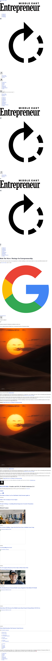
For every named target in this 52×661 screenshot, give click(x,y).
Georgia (3, 84)
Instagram (3, 647)
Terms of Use (4, 632)
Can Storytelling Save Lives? (6, 547)
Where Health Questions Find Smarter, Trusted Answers (11, 628)
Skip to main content (3, 0)
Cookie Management (5, 641)
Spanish (3, 83)
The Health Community (5, 549)
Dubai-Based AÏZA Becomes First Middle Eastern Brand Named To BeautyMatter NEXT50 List (20, 608)
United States (4, 82)
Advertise (3, 640)
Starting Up (4, 14)
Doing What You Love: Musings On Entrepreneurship (12, 402)
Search (1, 90)
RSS (3, 648)
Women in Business (5, 104)
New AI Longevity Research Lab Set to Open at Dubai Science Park (14, 567)
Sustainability (4, 102)
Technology (4, 16)
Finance (3, 101)
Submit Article (4, 76)
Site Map (3, 637)
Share (1, 316)
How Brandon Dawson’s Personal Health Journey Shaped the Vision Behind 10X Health (18, 587)
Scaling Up (4, 98)
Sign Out (3, 77)
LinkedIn (3, 645)
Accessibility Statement (5, 635)
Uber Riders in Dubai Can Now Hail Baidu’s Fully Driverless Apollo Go (15, 495)
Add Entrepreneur (3, 315)
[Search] (1, 19)
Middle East (4, 86)
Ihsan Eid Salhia (4, 262)
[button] (26, 178)
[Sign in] (0, 244)
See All (1, 493)
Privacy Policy (4, 633)
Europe (3, 88)
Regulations (4, 15)
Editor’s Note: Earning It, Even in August (8, 499)
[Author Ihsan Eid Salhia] (2, 484)
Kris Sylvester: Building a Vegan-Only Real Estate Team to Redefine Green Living (17, 527)
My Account (4, 75)
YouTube (3, 646)
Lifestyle (3, 105)
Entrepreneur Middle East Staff (6, 529)
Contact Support (4, 638)
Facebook (3, 643)
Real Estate (4, 103)
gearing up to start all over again (29, 395)
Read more (28, 488)
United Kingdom (4, 87)
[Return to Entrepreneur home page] (20, 12)
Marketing (3, 253)
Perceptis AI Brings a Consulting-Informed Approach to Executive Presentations (16, 503)
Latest (1, 490)
